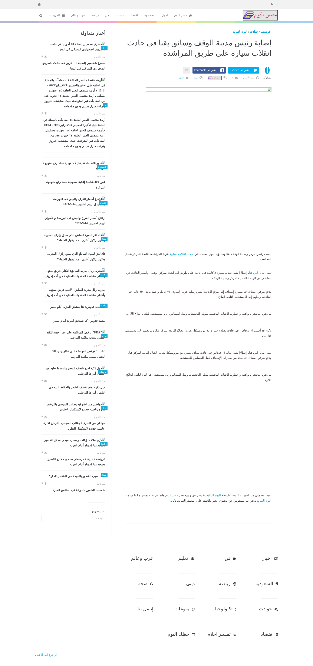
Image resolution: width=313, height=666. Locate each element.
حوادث (119, 15)
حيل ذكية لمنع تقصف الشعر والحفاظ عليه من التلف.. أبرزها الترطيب (77, 390)
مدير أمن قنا (257, 272)
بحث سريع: (98, 511)
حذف (182, 77)
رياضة (95, 15)
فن (107, 15)
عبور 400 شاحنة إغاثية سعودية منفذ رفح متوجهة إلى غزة (75, 184)
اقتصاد (134, 15)
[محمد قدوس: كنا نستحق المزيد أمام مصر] (73, 307)
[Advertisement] (198, 225)
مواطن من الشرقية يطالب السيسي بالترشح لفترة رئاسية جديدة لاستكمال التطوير (74, 425)
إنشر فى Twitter (240, 70)
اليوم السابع (240, 31)
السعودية (149, 15)
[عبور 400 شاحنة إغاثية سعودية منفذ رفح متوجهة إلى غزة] (73, 166)
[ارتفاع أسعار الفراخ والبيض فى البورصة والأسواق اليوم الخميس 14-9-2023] (73, 202)
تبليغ (196, 77)
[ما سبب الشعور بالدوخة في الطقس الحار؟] (73, 476)
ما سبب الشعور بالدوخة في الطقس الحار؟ (79, 490)
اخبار (165, 15)
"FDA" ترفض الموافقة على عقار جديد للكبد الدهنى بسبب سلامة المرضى (77, 354)
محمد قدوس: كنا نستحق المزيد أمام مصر (79, 320)
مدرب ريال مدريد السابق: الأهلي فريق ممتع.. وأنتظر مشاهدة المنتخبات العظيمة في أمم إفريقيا (75, 292)
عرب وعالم (78, 15)
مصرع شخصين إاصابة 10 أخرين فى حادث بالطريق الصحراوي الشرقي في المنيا (73, 65)
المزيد (56, 15)
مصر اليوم (181, 15)
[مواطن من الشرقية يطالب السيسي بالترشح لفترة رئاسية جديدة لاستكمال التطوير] (73, 407)
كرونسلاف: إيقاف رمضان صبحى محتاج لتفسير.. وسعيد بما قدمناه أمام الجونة (75, 462)
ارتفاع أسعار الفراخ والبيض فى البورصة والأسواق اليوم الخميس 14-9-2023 (75, 220)
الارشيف (266, 31)
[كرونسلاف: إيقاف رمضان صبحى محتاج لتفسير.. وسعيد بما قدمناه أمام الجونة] (73, 443)
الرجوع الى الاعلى (46, 654)
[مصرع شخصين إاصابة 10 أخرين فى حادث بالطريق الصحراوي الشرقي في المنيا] (73, 47)
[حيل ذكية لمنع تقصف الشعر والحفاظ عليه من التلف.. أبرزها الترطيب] (73, 371)
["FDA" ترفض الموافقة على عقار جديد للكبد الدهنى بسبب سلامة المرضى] (73, 335)
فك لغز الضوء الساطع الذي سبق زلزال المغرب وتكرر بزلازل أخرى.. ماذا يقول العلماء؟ (76, 256)
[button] (37, 3)
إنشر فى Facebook (205, 70)
